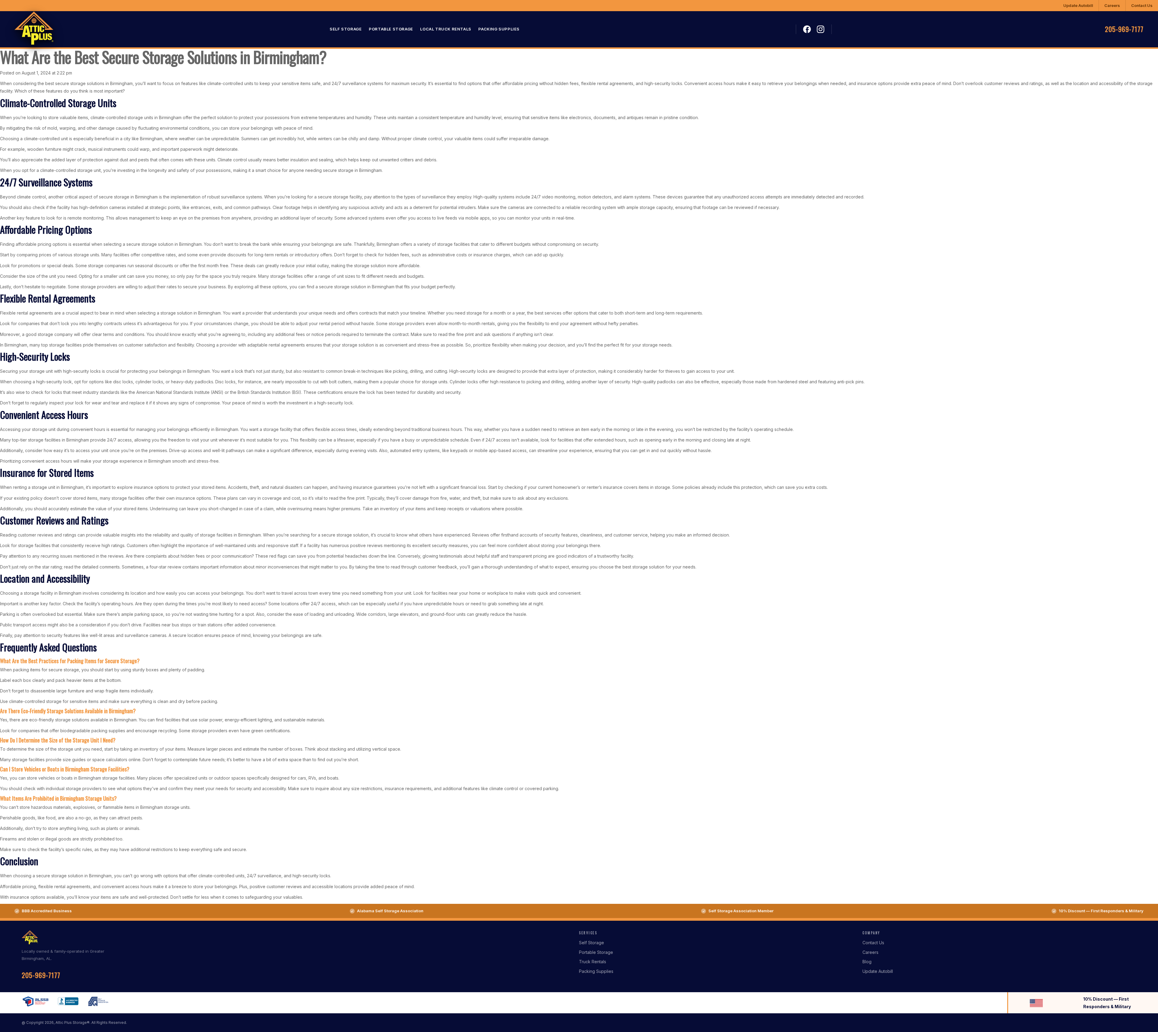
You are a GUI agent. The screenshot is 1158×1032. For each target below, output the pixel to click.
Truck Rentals (592, 961)
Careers (1112, 5)
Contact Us (1142, 5)
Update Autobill (1078, 5)
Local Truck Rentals (445, 29)
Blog (867, 961)
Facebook (807, 29)
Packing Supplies (499, 29)
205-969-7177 (1124, 29)
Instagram (820, 29)
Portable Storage (391, 29)
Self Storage (346, 29)
